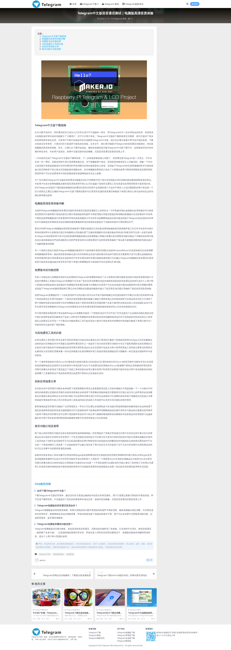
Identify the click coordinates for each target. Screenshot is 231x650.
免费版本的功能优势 (51, 41)
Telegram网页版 (124, 641)
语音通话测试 (58, 554)
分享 (150, 560)
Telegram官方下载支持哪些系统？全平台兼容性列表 (109, 614)
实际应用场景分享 (50, 46)
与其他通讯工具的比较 (52, 43)
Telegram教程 (95, 635)
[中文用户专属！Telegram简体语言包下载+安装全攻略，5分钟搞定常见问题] (46, 597)
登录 (196, 4)
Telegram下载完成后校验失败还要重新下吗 (77, 614)
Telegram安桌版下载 (126, 638)
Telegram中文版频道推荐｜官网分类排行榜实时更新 (141, 614)
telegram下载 (44, 554)
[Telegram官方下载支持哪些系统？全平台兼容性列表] (110, 597)
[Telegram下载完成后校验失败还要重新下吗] (78, 597)
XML (141, 645)
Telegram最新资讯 (134, 4)
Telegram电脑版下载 (126, 632)
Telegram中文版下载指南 (54, 36)
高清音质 (70, 554)
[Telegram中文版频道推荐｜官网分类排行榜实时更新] (142, 597)
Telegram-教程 (112, 4)
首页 (74, 4)
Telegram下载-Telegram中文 (113, 645)
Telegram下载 (90, 4)
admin (42, 560)
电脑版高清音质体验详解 (53, 38)
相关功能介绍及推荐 (51, 48)
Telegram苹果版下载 (126, 635)
